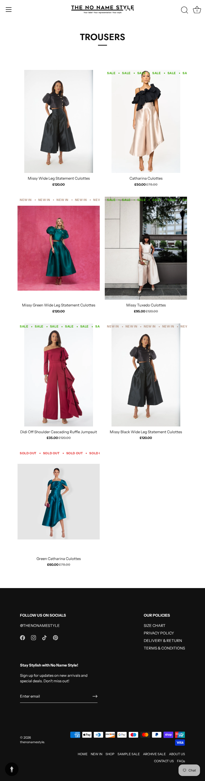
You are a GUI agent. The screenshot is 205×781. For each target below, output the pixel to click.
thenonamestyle (32, 742)
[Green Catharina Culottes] (59, 501)
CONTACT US (164, 761)
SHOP (110, 754)
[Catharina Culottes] (146, 121)
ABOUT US (177, 754)
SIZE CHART (155, 625)
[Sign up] (95, 696)
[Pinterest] (55, 637)
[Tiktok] (44, 637)
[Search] (184, 10)
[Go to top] (11, 769)
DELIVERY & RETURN (163, 640)
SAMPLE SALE (129, 754)
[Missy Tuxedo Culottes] (146, 248)
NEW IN (96, 754)
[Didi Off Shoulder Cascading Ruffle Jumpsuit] (59, 374)
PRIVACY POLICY (159, 633)
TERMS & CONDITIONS (164, 648)
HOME (83, 754)
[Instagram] (33, 637)
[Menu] (8, 9)
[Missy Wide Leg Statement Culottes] (59, 121)
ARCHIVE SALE (154, 754)
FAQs (181, 761)
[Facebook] (22, 637)
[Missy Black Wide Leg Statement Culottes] (146, 374)
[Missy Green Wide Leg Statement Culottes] (59, 248)
